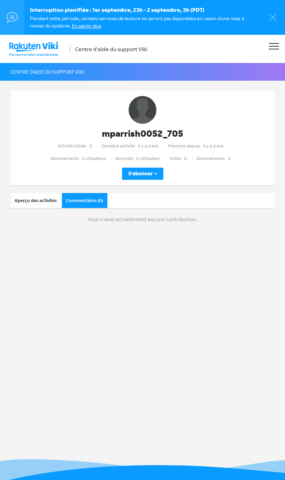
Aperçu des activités (36, 200)
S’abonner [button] (140, 173)
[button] (274, 46)
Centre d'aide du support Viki (111, 49)
